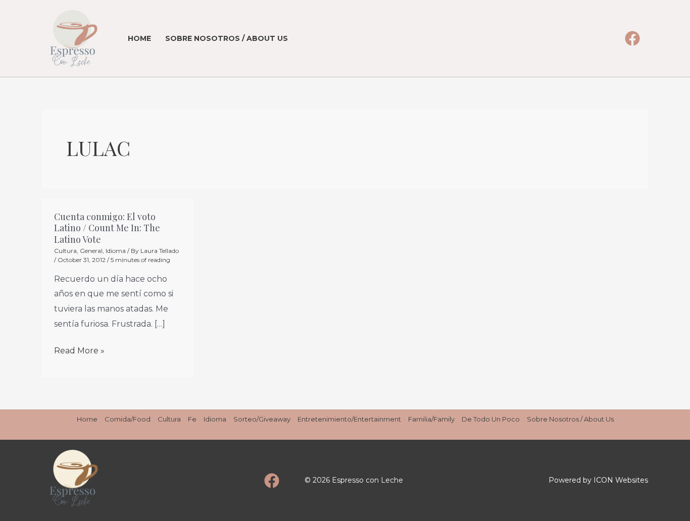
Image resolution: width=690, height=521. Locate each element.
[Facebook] (632, 38)
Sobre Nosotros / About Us (226, 38)
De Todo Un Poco (491, 419)
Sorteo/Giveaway (261, 419)
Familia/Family (431, 419)
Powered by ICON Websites (598, 480)
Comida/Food (128, 419)
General (91, 250)
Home (139, 38)
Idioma (116, 250)
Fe (192, 419)
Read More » (79, 350)
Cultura (65, 250)
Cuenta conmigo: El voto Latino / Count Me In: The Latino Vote (107, 228)
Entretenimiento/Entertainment (349, 419)
